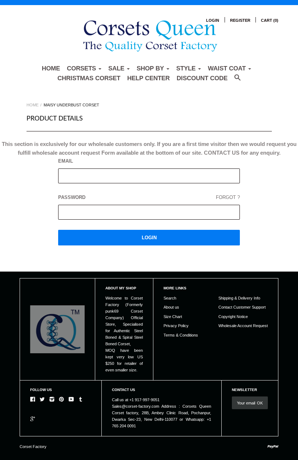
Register (240, 20)
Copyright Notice (233, 316)
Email (65, 161)
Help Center (148, 78)
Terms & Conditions (181, 335)
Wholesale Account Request (243, 325)
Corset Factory (33, 446)
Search (170, 298)
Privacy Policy (176, 325)
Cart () (269, 20)
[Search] (237, 81)
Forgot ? (228, 197)
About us (171, 307)
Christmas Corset (88, 78)
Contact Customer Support (242, 307)
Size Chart (173, 316)
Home (51, 68)
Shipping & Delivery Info (239, 298)
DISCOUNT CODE (202, 78)
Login (212, 20)
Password (149, 197)
